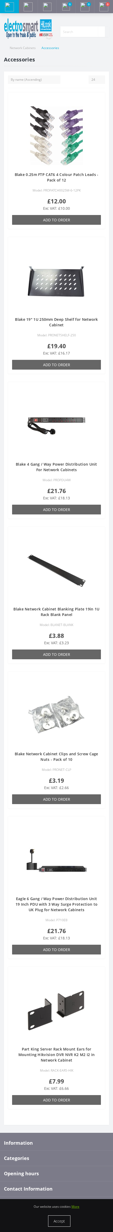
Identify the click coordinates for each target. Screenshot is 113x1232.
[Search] (101, 31)
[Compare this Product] (99, 542)
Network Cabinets (23, 48)
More (75, 1206)
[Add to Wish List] (99, 100)
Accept (59, 1221)
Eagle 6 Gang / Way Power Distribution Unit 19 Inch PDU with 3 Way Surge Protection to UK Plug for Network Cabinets (57, 904)
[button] (47, 6)
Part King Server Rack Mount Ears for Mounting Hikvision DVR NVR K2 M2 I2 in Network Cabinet (56, 1055)
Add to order (56, 219)
